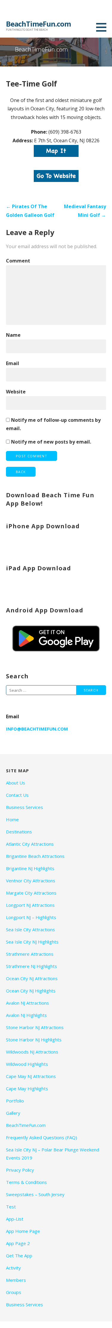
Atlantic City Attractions (30, 844)
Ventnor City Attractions (30, 881)
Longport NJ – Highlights (31, 917)
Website (16, 391)
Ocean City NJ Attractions (32, 978)
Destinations (19, 832)
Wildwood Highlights (27, 1064)
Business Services (24, 807)
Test (11, 1207)
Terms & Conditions (26, 1182)
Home (12, 819)
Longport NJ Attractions (30, 905)
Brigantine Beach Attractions (35, 856)
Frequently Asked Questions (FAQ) (41, 1137)
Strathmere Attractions (29, 954)
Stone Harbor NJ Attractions (35, 1027)
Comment (18, 260)
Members (16, 1280)
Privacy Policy (20, 1170)
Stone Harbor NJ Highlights (34, 1040)
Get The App (19, 1255)
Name (13, 335)
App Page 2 (18, 1243)
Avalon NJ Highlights (26, 1015)
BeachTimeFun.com (38, 24)
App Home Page (23, 1231)
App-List (14, 1219)
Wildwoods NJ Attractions (32, 1052)
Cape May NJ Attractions (31, 1076)
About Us (15, 783)
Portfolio (15, 1101)
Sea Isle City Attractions (30, 929)
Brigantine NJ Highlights (30, 868)
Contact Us (17, 795)
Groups (13, 1292)
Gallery (13, 1113)
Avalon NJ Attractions (27, 1003)
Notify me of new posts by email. (51, 441)
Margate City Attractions (31, 893)
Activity (13, 1268)
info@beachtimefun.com (37, 729)
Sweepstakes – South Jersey (35, 1194)
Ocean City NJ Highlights (31, 991)
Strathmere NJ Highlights (31, 966)
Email (12, 363)
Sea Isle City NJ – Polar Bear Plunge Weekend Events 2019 (52, 1154)
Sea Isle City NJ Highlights (32, 942)
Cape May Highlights (27, 1088)
